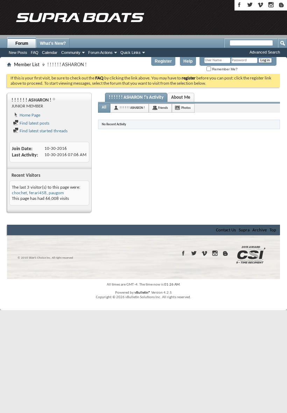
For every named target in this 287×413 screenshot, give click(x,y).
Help (187, 61)
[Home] (80, 17)
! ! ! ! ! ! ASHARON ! (132, 108)
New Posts (18, 52)
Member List (27, 64)
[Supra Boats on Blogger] (281, 4)
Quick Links (130, 52)
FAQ (34, 52)
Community (70, 52)
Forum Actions (100, 52)
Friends (163, 108)
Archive (259, 230)
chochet (19, 193)
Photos (186, 108)
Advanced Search (265, 52)
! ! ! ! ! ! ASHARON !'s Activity (136, 97)
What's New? (53, 43)
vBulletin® (142, 293)
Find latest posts (34, 123)
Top (273, 230)
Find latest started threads (43, 131)
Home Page (29, 115)
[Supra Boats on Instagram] (271, 4)
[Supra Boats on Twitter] (250, 4)
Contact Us (226, 230)
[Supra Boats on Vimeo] (260, 4)
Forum (21, 43)
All (104, 108)
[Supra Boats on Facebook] (239, 4)
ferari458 (38, 193)
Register (163, 61)
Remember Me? (224, 69)
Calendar (49, 52)
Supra (244, 230)
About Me (180, 97)
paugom (56, 193)
